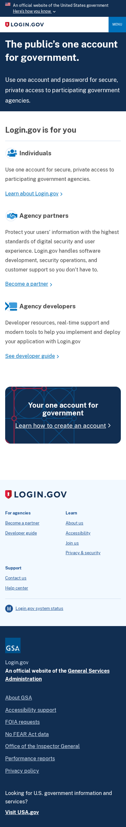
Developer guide (21, 533)
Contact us (15, 578)
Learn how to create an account (60, 425)
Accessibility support (30, 710)
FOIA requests (22, 722)
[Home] (57, 24)
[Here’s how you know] (63, 8)
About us (74, 523)
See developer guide (30, 356)
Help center (16, 588)
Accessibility (78, 533)
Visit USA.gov (22, 812)
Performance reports (30, 758)
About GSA (18, 698)
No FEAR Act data (27, 734)
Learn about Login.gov (31, 194)
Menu (117, 24)
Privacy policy (22, 771)
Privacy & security (83, 553)
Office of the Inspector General (42, 746)
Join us (72, 543)
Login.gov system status (39, 608)
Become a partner (26, 284)
